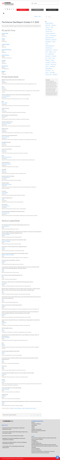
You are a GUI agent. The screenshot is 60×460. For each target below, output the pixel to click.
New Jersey (53, 62)
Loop (3, 329)
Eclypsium (4, 261)
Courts (47, 35)
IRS (46, 58)
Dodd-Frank (54, 39)
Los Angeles (48, 62)
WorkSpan (4, 395)
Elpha (3, 269)
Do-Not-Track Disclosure (36, 450)
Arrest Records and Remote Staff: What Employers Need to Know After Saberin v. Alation (15, 432)
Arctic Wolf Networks (6, 96)
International (48, 56)
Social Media (52, 72)
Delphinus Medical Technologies (8, 254)
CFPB (52, 27)
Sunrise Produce (5, 192)
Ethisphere (4, 130)
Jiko (2, 291)
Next (40, 16)
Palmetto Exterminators (6, 163)
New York (47, 64)
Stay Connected (34, 431)
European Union (49, 49)
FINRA (50, 51)
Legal (53, 58)
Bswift (3, 109)
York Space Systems (5, 212)
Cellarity (3, 247)
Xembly (3, 402)
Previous (36, 16)
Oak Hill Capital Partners (6, 157)
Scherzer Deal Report (18, 408)
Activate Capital (5, 33)
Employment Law (49, 47)
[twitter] (5, 9)
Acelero (3, 81)
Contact (33, 427)
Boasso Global (4, 102)
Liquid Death (4, 322)
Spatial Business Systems (7, 184)
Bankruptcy (54, 25)
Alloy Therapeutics (5, 226)
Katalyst (3, 306)
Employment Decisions (50, 45)
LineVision (4, 314)
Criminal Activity (53, 35)
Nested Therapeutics (6, 337)
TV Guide (3, 381)
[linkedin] (9, 9)
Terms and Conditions (35, 448)
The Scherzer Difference (36, 423)
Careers (33, 426)
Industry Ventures (5, 55)
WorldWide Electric (5, 206)
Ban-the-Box (48, 25)
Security (47, 72)
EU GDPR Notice (34, 441)
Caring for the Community (36, 429)
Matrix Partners (5, 65)
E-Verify (53, 41)
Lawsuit (49, 58)
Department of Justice (50, 37)
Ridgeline (4, 71)
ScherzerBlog (34, 425)
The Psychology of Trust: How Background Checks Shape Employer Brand (13, 447)
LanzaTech (4, 143)
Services (33, 422)
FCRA (47, 51)
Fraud (54, 51)
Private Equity (27, 408)
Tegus (3, 367)
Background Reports (49, 23)
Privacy (47, 66)
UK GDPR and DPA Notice (36, 443)
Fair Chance (55, 49)
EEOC (47, 43)
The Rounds (4, 374)
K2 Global (4, 60)
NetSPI (3, 344)
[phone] (13, 9)
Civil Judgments (48, 29)
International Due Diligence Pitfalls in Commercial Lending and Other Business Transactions (14, 443)
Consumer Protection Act (50, 33)
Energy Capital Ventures (6, 49)
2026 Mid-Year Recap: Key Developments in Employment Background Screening (13, 428)
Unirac (3, 199)
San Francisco (48, 70)
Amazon (3, 38)
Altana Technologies (5, 234)
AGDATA (3, 87)
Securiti (3, 352)
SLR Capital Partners (6, 177)
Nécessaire (4, 150)
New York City (53, 64)
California (47, 27)
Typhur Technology (5, 389)
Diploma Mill (48, 39)
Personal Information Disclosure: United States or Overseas (43, 451)
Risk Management (49, 68)
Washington (55, 74)
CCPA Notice (33, 440)
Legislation (48, 60)
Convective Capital (5, 44)
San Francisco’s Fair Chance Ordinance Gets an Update (12, 435)
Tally (3, 360)
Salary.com (4, 170)
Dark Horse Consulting (6, 123)
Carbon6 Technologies (6, 241)
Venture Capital (33, 408)
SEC (53, 70)
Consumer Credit (49, 31)
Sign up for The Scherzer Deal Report (38, 430)
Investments (54, 56)
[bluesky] (7, 9)
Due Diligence (48, 41)
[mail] (11, 9)
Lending (52, 60)
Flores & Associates (5, 136)
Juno (3, 299)
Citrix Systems (4, 116)
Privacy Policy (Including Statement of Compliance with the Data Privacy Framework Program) (43, 438)
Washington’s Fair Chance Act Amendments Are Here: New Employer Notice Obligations (13, 439)
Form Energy (4, 283)
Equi (2, 276)
